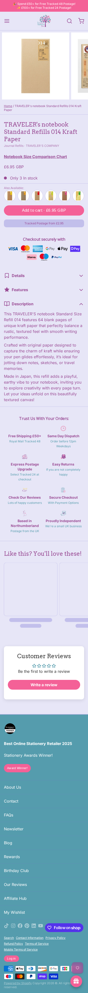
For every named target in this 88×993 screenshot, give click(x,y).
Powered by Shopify (18, 983)
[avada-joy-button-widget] (76, 981)
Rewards (12, 856)
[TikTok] (6, 927)
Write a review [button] (44, 684)
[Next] (79, 196)
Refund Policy (13, 943)
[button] (44, 210)
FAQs (8, 815)
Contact (11, 801)
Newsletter (13, 828)
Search (9, 938)
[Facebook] (20, 927)
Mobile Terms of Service (21, 949)
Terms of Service (37, 943)
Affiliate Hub (15, 898)
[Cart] (79, 21)
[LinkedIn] (33, 927)
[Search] (67, 21)
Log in (11, 958)
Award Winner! (17, 768)
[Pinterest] (26, 927)
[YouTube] (40, 927)
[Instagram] (13, 927)
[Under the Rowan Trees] (44, 21)
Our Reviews (15, 884)
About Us (12, 787)
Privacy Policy (55, 938)
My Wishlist (14, 912)
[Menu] (9, 21)
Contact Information (30, 938)
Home (8, 106)
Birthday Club (16, 870)
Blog (8, 842)
